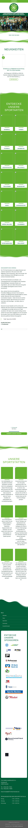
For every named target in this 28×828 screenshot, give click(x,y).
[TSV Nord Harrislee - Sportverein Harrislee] (13, 8)
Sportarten (5, 620)
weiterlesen (13, 79)
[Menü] (26, 7)
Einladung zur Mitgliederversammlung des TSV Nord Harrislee (13, 69)
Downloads (5, 623)
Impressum (7, 824)
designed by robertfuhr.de (14, 822)
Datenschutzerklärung (17, 824)
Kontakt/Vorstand (6, 626)
